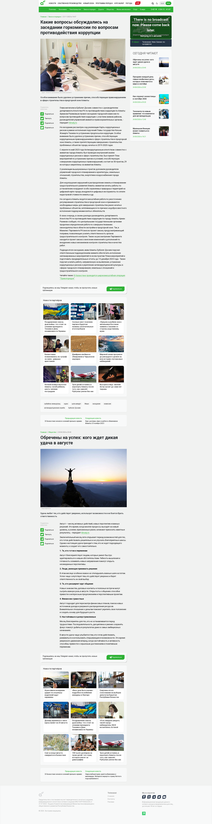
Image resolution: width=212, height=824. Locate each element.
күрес (66, 404)
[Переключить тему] (157, 3)
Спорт (135, 9)
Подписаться (117, 289)
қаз (162, 3)
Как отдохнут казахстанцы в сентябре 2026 (144, 97)
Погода (129, 3)
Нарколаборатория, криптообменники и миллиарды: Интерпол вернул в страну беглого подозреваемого (103, 776)
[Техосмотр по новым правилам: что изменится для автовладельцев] (164, 114)
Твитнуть (48, 118)
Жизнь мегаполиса (124, 9)
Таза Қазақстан (75, 9)
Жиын (87, 404)
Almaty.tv (73, 123)
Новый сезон (88, 3)
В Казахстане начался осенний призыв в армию (63, 421)
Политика (52, 9)
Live (137, 3)
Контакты (111, 799)
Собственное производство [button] (70, 3)
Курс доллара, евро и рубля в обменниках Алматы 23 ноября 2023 (101, 422)
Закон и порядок (90, 9)
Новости (52, 3)
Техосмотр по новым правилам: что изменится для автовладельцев (143, 113)
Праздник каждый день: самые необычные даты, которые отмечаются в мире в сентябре (143, 80)
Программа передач (104, 3)
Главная (43, 17)
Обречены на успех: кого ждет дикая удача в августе (143, 62)
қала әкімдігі (76, 404)
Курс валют (119, 3)
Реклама (111, 802)
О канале (111, 796)
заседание (96, 404)
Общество (110, 9)
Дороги (101, 9)
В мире (142, 9)
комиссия (107, 404)
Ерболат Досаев (74, 408)
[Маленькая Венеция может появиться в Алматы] (164, 131)
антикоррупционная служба (54, 408)
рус (168, 3)
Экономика (63, 9)
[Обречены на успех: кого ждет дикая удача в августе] (164, 62)
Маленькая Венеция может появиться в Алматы (141, 131)
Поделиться (49, 114)
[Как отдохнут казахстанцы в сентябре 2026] (164, 99)
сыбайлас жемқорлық (52, 404)
